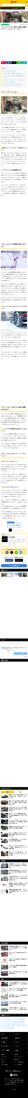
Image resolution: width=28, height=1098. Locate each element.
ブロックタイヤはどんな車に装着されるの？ (14, 76)
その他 (16, 1050)
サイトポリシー (4, 1057)
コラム (3, 1028)
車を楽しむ (22, 8)
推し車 (24, 1025)
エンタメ (17, 1042)
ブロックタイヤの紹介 (9, 82)
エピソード (4, 1022)
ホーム (2, 8)
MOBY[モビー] (3, 10)
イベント (17, 1046)
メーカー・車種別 (5, 1050)
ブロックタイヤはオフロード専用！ (12, 84)
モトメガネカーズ (13, 1018)
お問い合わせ (17, 1059)
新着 (12, 1028)
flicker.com (6, 115)
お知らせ (3, 1062)
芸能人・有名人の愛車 (19, 1022)
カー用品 (8, 10)
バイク (3, 1025)
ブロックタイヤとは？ (9, 71)
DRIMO (19, 1025)
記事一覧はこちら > (11, 545)
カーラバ (10, 1022)
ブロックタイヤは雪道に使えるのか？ (13, 73)
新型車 (14, 1025)
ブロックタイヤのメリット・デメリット (14, 79)
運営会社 (3, 1054)
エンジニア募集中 (18, 1064)
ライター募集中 (4, 1064)
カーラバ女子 (4, 1018)
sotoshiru (8, 1025)
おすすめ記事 (22, 1018)
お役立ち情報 (14, 8)
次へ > (17, 530)
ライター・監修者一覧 (18, 1062)
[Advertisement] (14, 45)
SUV (15, 416)
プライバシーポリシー (18, 1057)
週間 (7, 792)
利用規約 (25, 656)
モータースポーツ (5, 1046)
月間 (20, 792)
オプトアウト (4, 1059)
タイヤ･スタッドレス (13, 10)
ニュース (8, 8)
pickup (8, 1028)
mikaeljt (13, 115)
